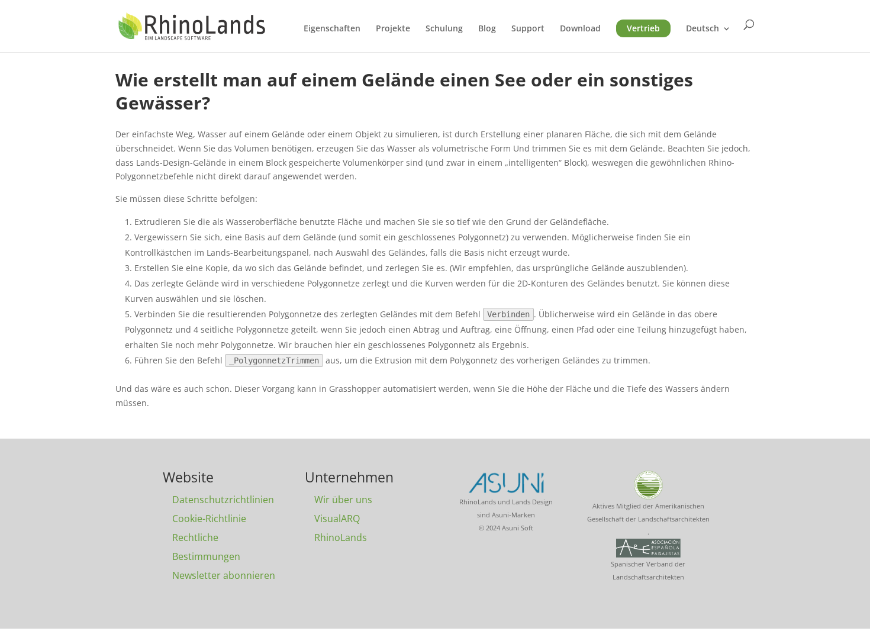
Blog (487, 29)
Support (527, 29)
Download (580, 29)
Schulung (444, 29)
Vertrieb (643, 28)
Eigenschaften (332, 29)
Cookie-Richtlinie (209, 518)
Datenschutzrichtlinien (223, 499)
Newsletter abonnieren (223, 575)
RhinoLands (340, 537)
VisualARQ (337, 518)
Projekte (393, 29)
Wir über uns (343, 499)
